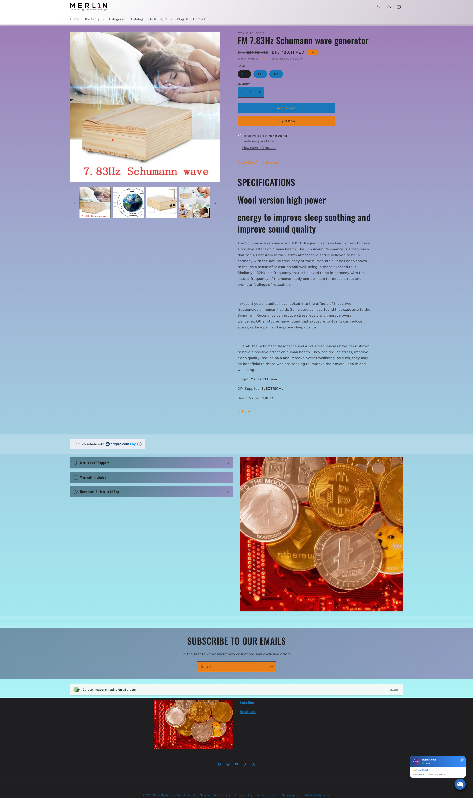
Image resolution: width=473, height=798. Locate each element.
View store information (259, 147)
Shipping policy (291, 795)
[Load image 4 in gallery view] (194, 202)
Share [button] (245, 411)
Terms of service (267, 795)
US (244, 74)
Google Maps (248, 711)
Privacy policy (244, 795)
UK (276, 74)
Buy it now (286, 121)
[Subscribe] (271, 666)
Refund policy (222, 795)
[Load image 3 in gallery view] (161, 202)
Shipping (265, 58)
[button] (94, 19)
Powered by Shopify (196, 795)
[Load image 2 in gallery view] (128, 202)
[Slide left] (74, 203)
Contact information (318, 795)
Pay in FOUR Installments (258, 163)
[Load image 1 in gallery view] (94, 202)
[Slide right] (216, 203)
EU (260, 74)
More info (394, 689)
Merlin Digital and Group (168, 795)
